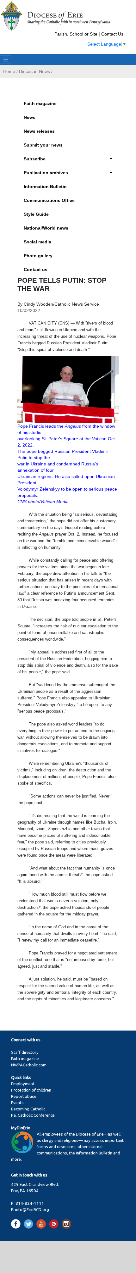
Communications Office (49, 200)
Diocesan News (34, 71)
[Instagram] (66, 1223)
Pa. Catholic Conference (33, 1115)
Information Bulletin (45, 186)
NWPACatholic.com (28, 1065)
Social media (37, 241)
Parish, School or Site (75, 33)
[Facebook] (17, 1223)
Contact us (35, 269)
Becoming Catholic (28, 1109)
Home (9, 71)
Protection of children (31, 1090)
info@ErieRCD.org (32, 1209)
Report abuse (23, 1096)
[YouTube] (42, 1223)
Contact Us (112, 33)
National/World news (46, 228)
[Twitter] (29, 1223)
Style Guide (36, 214)
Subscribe (35, 158)
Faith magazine (40, 103)
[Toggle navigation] (5, 59)
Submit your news (43, 144)
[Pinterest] (55, 1223)
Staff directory (25, 1052)
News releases (39, 131)
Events (17, 1102)
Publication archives (46, 172)
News (29, 117)
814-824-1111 (29, 1203)
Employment (22, 1083)
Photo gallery (38, 255)
